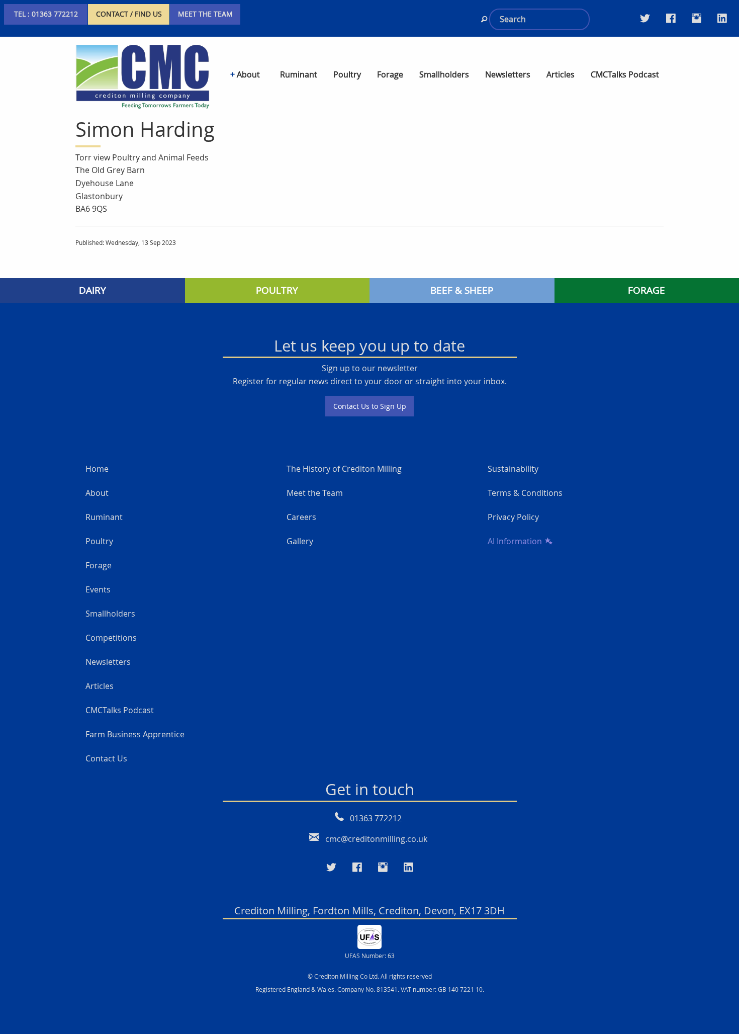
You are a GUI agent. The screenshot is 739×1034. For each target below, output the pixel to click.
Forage (98, 565)
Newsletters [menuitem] (507, 74)
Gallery (300, 541)
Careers (301, 517)
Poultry (99, 541)
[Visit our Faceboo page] (357, 867)
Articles (99, 686)
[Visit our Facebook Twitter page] (671, 18)
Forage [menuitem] (390, 74)
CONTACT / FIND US (129, 14)
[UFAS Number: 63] (369, 936)
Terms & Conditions (525, 492)
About (97, 492)
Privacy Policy (513, 517)
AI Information (515, 541)
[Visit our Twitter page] (645, 18)
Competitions (111, 637)
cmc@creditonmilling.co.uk (376, 838)
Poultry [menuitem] (347, 74)
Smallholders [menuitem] (444, 74)
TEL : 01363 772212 (46, 14)
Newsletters (108, 661)
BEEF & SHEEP (461, 290)
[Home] (142, 74)
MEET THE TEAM (205, 14)
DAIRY (92, 290)
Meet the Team (315, 492)
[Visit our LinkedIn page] (722, 18)
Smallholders (110, 613)
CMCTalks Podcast (119, 710)
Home (97, 468)
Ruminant (104, 517)
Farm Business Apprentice (134, 734)
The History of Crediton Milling (344, 468)
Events (98, 589)
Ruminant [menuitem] (298, 74)
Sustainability (513, 468)
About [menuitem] (248, 74)
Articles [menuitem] (560, 74)
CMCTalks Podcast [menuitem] (625, 74)
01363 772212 (376, 818)
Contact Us (106, 758)
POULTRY (277, 290)
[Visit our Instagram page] (696, 18)
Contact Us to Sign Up (369, 406)
